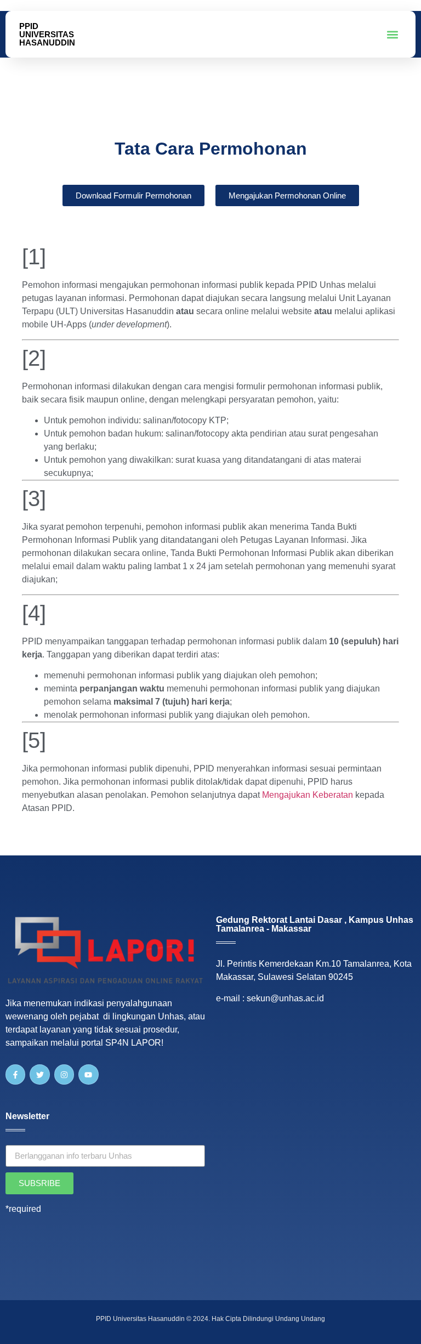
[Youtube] (88, 1074)
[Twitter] (39, 1074)
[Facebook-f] (15, 1074)
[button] (393, 34)
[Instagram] (64, 1074)
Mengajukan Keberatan (307, 794)
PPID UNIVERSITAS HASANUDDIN (47, 34)
